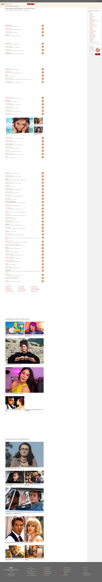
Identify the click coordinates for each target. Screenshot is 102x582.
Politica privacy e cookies (31, 573)
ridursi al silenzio (8, 25)
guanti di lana (91, 26)
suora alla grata (92, 32)
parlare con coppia (92, 34)
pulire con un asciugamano (93, 25)
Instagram (31, 571)
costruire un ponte (92, 37)
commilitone (7, 224)
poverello (7, 247)
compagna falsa (8, 52)
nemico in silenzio (34, 286)
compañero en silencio (47, 571)
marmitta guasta (8, 270)
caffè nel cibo (92, 33)
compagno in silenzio (47, 567)
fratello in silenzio (8, 286)
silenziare (7, 178)
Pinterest (34, 571)
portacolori (91, 13)
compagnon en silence (67, 569)
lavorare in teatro (92, 24)
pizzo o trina (91, 28)
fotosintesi (91, 41)
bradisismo (91, 27)
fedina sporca (7, 100)
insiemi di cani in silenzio (22, 289)
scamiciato (91, 17)
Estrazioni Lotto (24, 1)
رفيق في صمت (86, 569)
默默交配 (65, 573)
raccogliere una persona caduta (94, 42)
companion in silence (47, 569)
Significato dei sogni (8, 1)
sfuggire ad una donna (93, 36)
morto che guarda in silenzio (36, 289)
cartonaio (91, 15)
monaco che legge (92, 16)
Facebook (27, 571)
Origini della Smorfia (19, 1)
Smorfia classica (14, 1)
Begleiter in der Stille (67, 567)
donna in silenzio (21, 286)
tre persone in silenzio (9, 289)
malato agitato (92, 18)
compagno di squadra (9, 143)
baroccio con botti (92, 35)
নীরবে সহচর (85, 571)
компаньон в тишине (67, 571)
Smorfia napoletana (3, 1)
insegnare (91, 23)
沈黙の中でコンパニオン (87, 573)
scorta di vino (92, 22)
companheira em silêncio (47, 573)
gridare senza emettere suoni (10, 201)
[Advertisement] (24, 17)
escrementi (91, 14)
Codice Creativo (33, 575)
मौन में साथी (85, 567)
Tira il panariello (29, 1)
